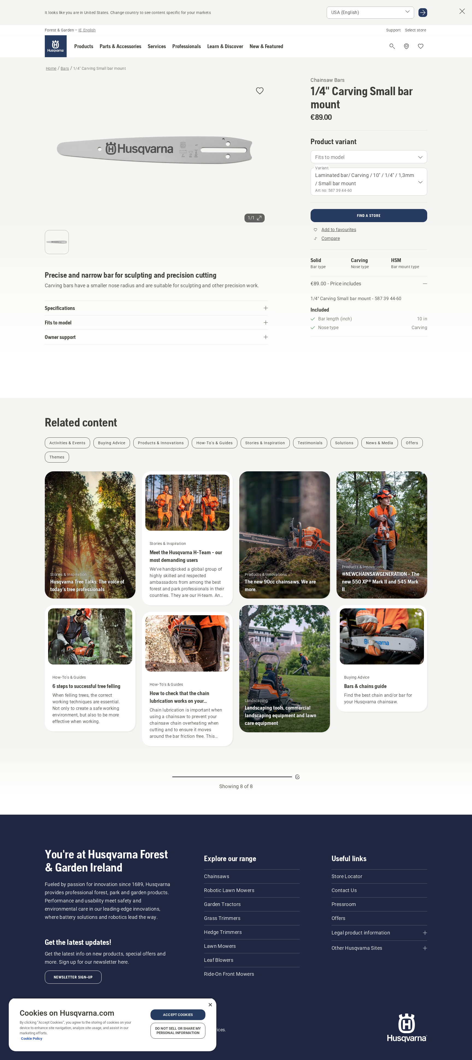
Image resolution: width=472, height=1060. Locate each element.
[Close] (210, 1005)
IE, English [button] (87, 30)
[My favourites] (420, 46)
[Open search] (392, 46)
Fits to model (329, 157)
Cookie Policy (31, 1038)
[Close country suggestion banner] (462, 11)
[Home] (56, 46)
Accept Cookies (178, 1015)
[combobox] (369, 156)
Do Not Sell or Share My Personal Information (178, 1030)
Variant (322, 168)
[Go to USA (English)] (422, 12)
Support (393, 30)
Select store (415, 30)
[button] (83, 46)
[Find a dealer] (406, 46)
